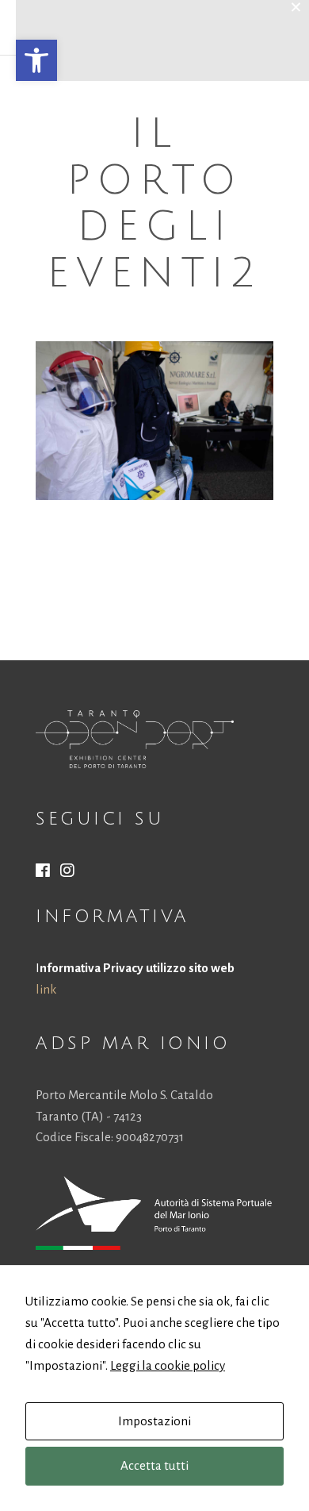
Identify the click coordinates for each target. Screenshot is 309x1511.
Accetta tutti (154, 1465)
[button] (36, 60)
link (46, 989)
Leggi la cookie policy (167, 1365)
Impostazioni (154, 1421)
